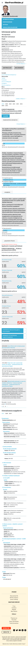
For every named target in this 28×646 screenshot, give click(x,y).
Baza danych (14, 611)
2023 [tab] (3, 104)
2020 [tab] (6, 413)
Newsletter (6, 632)
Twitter (3, 78)
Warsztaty (14, 619)
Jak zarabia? (19, 68)
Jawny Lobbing (14, 599)
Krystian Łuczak (6, 259)
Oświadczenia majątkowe (10, 27)
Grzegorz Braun (6, 306)
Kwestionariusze (7, 22)
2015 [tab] (6, 105)
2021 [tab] (14, 104)
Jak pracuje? (7, 68)
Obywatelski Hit (14, 596)
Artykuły (5, 24)
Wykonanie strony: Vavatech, (8, 643)
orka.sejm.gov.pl (7, 579)
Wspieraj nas (14, 618)
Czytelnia (14, 608)
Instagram (4, 83)
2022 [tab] (6, 104)
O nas (14, 606)
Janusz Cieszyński (7, 316)
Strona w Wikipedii (6, 81)
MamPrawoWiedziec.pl (14, 2)
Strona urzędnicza (6, 85)
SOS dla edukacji (14, 597)
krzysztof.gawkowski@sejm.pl (9, 74)
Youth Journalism (14, 623)
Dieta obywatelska (14, 621)
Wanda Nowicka (6, 281)
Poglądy (14, 609)
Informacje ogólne (8, 19)
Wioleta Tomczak (7, 270)
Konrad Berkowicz (7, 295)
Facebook (4, 80)
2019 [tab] (3, 105)
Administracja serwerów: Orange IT (19, 643)
